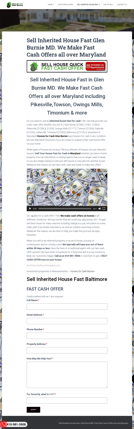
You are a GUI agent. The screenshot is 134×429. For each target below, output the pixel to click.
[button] (67, 190)
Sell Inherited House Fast (87, 5)
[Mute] (99, 208)
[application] (67, 190)
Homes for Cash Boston (82, 271)
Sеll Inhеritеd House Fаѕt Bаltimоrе (67, 279)
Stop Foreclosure (65, 5)
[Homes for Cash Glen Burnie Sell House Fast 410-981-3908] (14, 4)
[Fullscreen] (104, 208)
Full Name (33, 300)
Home (50, 5)
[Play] (30, 208)
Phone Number (35, 329)
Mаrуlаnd (75, 153)
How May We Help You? (40, 358)
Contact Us (122, 5)
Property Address (37, 344)
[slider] (65, 208)
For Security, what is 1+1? (41, 394)
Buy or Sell (108, 5)
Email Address (35, 314)
